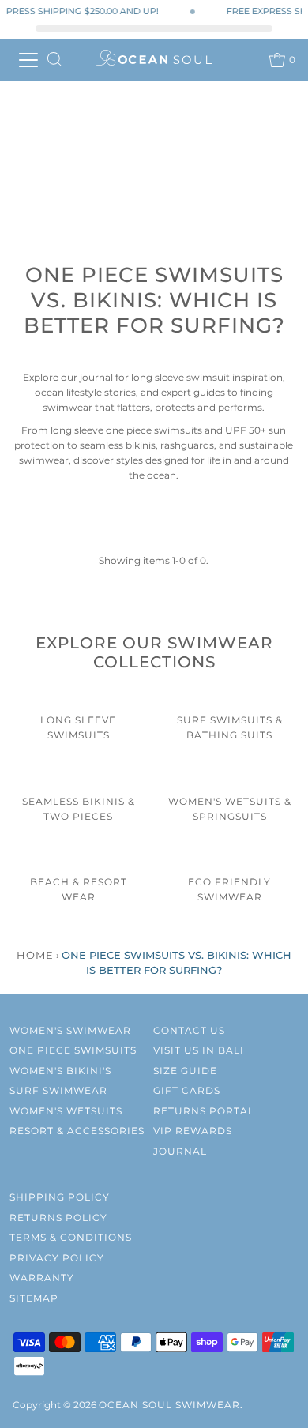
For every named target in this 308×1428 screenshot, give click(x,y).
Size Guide (185, 1071)
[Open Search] (54, 60)
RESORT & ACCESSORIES (77, 1131)
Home (35, 955)
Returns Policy (58, 1217)
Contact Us (189, 1030)
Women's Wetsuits (65, 1111)
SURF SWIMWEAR (58, 1090)
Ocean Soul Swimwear (169, 1405)
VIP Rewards (192, 1131)
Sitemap (33, 1298)
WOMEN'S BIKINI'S (60, 1071)
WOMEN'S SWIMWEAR (70, 1030)
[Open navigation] (27, 60)
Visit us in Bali (198, 1050)
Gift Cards (186, 1090)
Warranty (41, 1277)
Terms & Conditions (70, 1237)
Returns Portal (203, 1111)
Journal (180, 1151)
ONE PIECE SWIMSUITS (73, 1050)
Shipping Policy (59, 1197)
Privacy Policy (56, 1258)
